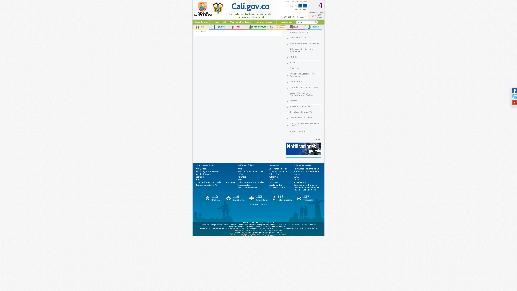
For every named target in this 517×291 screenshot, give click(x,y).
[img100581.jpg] (304, 149)
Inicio (285, 17)
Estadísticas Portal (277, 188)
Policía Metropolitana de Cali (307, 169)
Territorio (294, 101)
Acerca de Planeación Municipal (304, 43)
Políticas (293, 57)
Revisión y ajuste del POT (207, 185)
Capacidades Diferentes (280, 27)
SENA (296, 177)
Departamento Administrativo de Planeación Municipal (250, 16)
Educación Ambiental (247, 188)
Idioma (290, 17)
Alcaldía (215, 22)
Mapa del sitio (294, 17)
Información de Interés (300, 131)
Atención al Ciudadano (240, 22)
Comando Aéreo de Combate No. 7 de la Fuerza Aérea (307, 189)
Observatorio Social (278, 169)
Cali (224, 22)
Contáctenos (302, 17)
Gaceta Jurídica (275, 185)
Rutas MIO (273, 177)
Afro (240, 169)
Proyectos (294, 68)
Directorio (273, 182)
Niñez (240, 174)
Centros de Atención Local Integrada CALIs (215, 182)
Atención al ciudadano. (243, 230)
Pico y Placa (201, 169)
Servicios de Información (301, 112)
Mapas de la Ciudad (278, 171)
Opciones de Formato (306, 17)
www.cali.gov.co (210, 9)
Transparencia (285, 22)
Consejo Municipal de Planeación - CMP (305, 124)
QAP (271, 180)
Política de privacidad (258, 204)
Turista (316, 27)
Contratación (296, 82)
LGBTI (297, 27)
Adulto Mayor (260, 27)
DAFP (296, 180)
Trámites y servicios (265, 22)
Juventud (242, 177)
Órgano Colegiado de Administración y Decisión (302, 94)
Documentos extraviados (305, 185)
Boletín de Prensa (204, 174)
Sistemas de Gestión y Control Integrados (303, 50)
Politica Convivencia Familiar (251, 182)
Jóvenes (221, 27)
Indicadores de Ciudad (300, 106)
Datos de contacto (298, 38)
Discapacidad (244, 185)
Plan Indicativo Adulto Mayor (251, 171)
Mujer (239, 27)
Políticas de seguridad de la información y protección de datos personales (258, 234)
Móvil (298, 17)
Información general (299, 32)
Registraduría (300, 182)
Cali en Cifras (275, 174)
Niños (204, 27)
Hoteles (199, 180)
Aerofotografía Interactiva (207, 171)
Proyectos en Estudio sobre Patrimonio (302, 75)
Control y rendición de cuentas (304, 87)
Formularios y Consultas (301, 118)
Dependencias (201, 22)
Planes (293, 62)
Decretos (200, 177)
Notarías (297, 174)
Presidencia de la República (306, 171)
